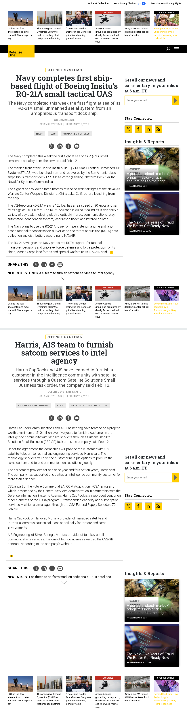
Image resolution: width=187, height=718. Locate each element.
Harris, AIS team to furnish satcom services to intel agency (71, 273)
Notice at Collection (97, 3)
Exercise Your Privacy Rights (166, 3)
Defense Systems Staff (64, 391)
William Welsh (64, 120)
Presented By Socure (139, 231)
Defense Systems (64, 70)
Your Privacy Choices (125, 3)
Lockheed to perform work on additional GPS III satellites (70, 577)
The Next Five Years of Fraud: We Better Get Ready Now (150, 224)
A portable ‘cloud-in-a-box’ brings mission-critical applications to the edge (148, 177)
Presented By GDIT (137, 186)
